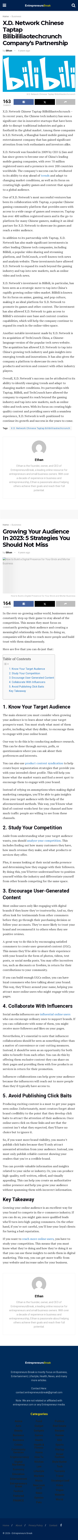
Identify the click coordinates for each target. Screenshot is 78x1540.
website (59, 1494)
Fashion (18, 1491)
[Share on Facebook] (24, 102)
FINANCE (18, 1500)
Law (39, 1466)
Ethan (9, 50)
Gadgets (39, 1430)
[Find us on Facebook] (61, 1525)
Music (39, 1480)
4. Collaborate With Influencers (27, 682)
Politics (59, 1421)
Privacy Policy (36, 1525)
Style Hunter (59, 1461)
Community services (18, 1451)
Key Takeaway (18, 691)
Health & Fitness (39, 1446)
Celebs (18, 1444)
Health (39, 1440)
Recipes (59, 1430)
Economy (18, 1469)
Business (16, 16)
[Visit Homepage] (39, 5)
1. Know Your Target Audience (27, 668)
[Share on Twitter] (45, 102)
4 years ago (24, 50)
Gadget (38, 1425)
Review (59, 1435)
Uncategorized (60, 1480)
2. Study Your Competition (25, 673)
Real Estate (59, 1425)
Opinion (39, 1497)
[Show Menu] (4, 5)
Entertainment (18, 1478)
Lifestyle (39, 1471)
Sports (60, 1444)
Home (6, 16)
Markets (39, 1475)
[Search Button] (73, 5)
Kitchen (39, 1461)
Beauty (18, 1430)
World (59, 1499)
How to (39, 1457)
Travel (59, 1475)
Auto (18, 1425)
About (19, 1525)
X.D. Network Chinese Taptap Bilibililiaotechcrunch (40, 428)
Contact (53, 1525)
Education (18, 1474)
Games (39, 1435)
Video (59, 1485)
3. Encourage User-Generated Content (32, 677)
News (39, 1492)
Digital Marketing (18, 1463)
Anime (18, 1421)
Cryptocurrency (19, 1457)
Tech (60, 1466)
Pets (39, 1502)
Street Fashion (59, 1455)
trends (45, 175)
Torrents (59, 1471)
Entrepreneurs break (18, 1485)
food (39, 1421)
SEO (59, 1440)
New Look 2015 (39, 1487)
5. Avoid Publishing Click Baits (27, 686)
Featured (18, 1495)
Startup (59, 1449)
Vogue (59, 1490)
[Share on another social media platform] (65, 102)
